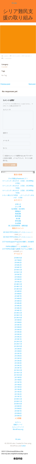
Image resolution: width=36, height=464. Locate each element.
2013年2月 (18, 337)
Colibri (23, 446)
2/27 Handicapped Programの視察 (14, 242)
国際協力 (18, 211)
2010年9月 (18, 406)
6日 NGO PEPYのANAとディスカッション (17, 232)
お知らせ (18, 204)
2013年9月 (18, 320)
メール (6, 140)
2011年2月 (18, 394)
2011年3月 (18, 392)
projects (25, 454)
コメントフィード (18, 427)
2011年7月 (18, 382)
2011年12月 (18, 370)
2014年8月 (18, 294)
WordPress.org (18, 429)
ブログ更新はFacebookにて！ (18, 178)
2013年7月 (18, 325)
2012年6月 (18, 356)
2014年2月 (18, 308)
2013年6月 (18, 327)
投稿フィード (18, 425)
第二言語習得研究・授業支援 (18, 226)
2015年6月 (18, 277)
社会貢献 (4, 67)
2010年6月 (18, 413)
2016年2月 (18, 265)
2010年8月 (18, 408)
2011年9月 (18, 377)
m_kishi (5, 56)
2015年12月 (18, 270)
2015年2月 (18, 282)
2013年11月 (18, 315)
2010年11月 (18, 401)
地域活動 (18, 214)
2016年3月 (18, 262)
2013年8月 (18, 322)
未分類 (18, 218)
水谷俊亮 (31, 242)
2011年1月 (18, 396)
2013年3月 (18, 334)
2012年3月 (18, 363)
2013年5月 (18, 330)
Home (18, 454)
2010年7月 (18, 411)
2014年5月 (18, 301)
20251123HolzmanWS (8, 451)
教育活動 (18, 216)
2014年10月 (18, 289)
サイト (5, 148)
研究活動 (18, 221)
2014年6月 (18, 298)
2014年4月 (18, 303)
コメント (7, 110)
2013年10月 (18, 318)
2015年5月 (18, 279)
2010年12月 (18, 399)
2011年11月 (18, 373)
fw (15, 454)
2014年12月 (18, 284)
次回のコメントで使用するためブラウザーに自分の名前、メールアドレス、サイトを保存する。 (18, 158)
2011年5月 (18, 387)
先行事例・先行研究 (18, 209)
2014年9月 (18, 291)
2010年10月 (18, 404)
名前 (5, 133)
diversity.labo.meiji (7, 454)
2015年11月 (18, 272)
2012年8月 (18, 351)
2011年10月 (18, 375)
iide (21, 454)
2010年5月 (18, 416)
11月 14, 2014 (16, 56)
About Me (19, 451)
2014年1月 (18, 310)
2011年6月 (18, 385)
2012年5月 (18, 358)
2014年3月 (18, 306)
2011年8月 (18, 380)
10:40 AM (27, 56)
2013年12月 (18, 313)
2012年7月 (18, 353)
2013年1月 (18, 339)
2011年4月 (18, 389)
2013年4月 (18, 332)
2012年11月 (18, 344)
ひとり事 (18, 206)
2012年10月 (18, 346)
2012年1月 (18, 368)
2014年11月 (18, 286)
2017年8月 (18, 260)
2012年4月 (18, 361)
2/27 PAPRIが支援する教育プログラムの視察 (17, 249)
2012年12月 (18, 341)
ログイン (18, 422)
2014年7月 (18, 296)
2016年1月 (18, 267)
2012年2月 (18, 365)
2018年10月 (18, 258)
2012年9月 (18, 349)
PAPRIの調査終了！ (12, 246)
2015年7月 (18, 274)
